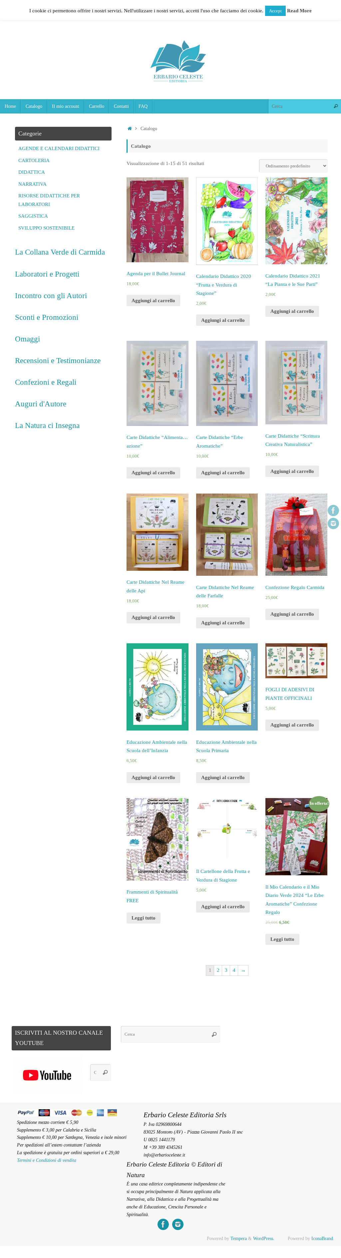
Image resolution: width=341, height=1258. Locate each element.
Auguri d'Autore (40, 403)
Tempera (238, 1238)
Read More (299, 10)
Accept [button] (275, 10)
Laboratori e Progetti (47, 274)
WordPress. (263, 1238)
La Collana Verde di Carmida (60, 252)
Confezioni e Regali (45, 382)
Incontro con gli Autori (51, 295)
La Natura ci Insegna (47, 425)
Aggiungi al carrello (153, 300)
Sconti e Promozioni (46, 317)
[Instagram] (333, 523)
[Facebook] (333, 510)
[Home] (130, 128)
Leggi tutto (144, 918)
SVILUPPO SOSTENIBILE (46, 228)
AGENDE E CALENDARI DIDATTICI (59, 148)
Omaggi (27, 338)
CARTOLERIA (34, 160)
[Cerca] (335, 106)
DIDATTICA (31, 172)
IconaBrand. (322, 1238)
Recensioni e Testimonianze (58, 360)
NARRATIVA (32, 184)
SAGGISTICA (33, 216)
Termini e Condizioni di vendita (46, 1160)
